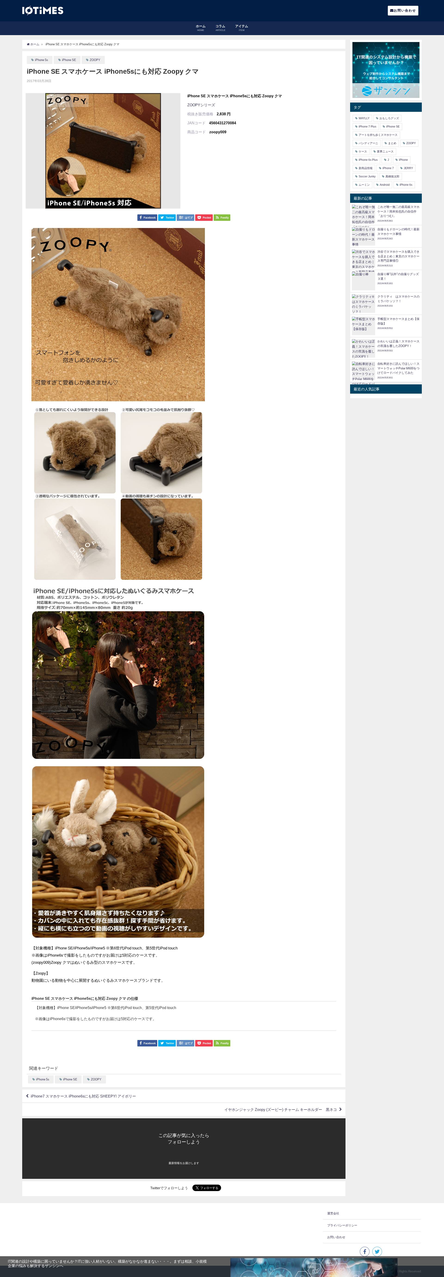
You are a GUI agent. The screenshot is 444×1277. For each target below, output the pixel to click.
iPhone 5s (41, 59)
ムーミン (364, 184)
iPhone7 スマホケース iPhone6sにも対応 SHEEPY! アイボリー (83, 1096)
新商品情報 (366, 168)
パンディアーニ (368, 143)
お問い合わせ (405, 10)
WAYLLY (364, 118)
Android (385, 184)
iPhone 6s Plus (368, 159)
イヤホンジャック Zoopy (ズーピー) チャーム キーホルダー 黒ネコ (280, 1109)
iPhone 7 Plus (367, 126)
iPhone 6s (406, 184)
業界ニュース (385, 151)
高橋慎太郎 (392, 176)
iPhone (403, 159)
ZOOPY (95, 59)
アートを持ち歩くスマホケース (378, 135)
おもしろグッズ (389, 118)
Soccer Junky (367, 176)
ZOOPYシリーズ (201, 105)
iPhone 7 (388, 168)
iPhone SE (69, 59)
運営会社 (333, 1213)
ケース (363, 151)
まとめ (392, 143)
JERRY (408, 168)
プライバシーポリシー (342, 1225)
